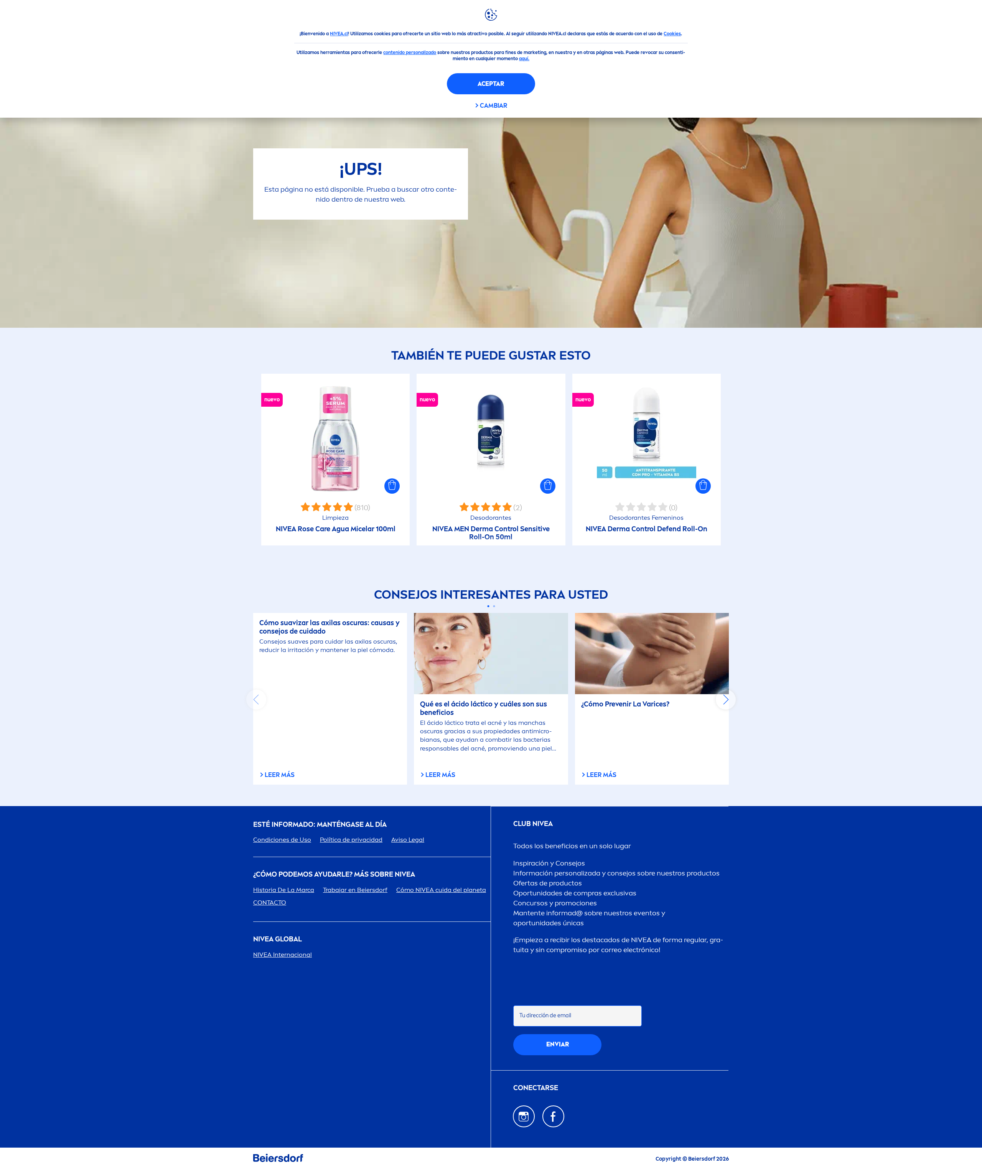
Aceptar (491, 83)
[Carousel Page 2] (494, 606)
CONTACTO (269, 902)
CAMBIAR (493, 105)
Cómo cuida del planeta (441, 889)
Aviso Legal (407, 839)
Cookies (672, 33)
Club (533, 824)
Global (277, 939)
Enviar (557, 1044)
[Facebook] (553, 1116)
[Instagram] (524, 1116)
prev (256, 699)
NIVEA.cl (339, 33)
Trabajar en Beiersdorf (355, 889)
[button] (392, 486)
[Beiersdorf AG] (278, 1159)
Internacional (282, 954)
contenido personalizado (409, 52)
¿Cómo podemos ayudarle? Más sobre (334, 874)
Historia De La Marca (283, 889)
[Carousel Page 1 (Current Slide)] (488, 606)
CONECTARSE (535, 1088)
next (726, 699)
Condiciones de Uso (282, 839)
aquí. (524, 58)
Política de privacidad (351, 839)
